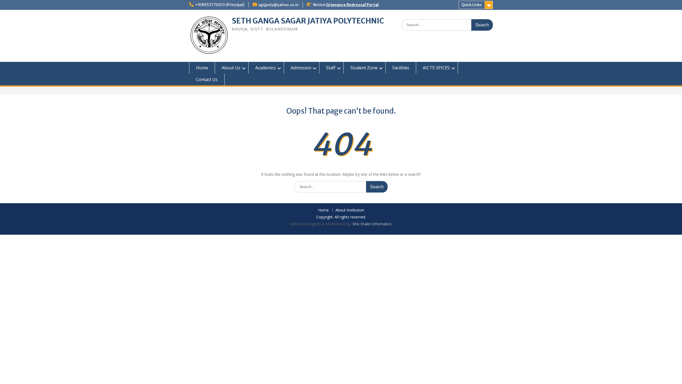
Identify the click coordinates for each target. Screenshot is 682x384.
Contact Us (207, 79)
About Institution (349, 210)
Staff (330, 68)
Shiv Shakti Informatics (372, 223)
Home (202, 68)
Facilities (400, 68)
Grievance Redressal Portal (352, 4)
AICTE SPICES (436, 68)
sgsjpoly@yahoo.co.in (278, 4)
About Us (231, 68)
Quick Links (471, 4)
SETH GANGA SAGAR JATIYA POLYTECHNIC (308, 21)
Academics (265, 68)
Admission (301, 68)
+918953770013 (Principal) (219, 4)
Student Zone (363, 68)
